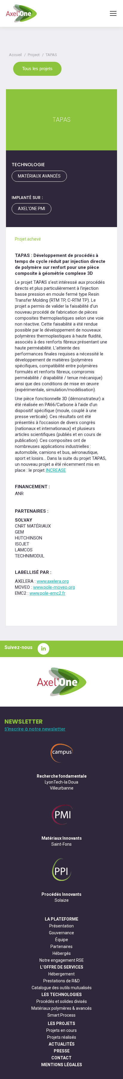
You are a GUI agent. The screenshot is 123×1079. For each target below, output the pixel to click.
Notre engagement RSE (61, 960)
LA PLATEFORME (61, 919)
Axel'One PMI (31, 208)
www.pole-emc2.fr (47, 593)
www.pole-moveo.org (54, 587)
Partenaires (61, 946)
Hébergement (61, 974)
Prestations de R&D (61, 980)
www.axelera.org (53, 581)
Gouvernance (61, 932)
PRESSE (62, 1051)
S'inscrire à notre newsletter (34, 729)
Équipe (61, 939)
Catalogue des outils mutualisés (62, 987)
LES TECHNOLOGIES (61, 994)
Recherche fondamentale (62, 776)
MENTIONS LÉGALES (61, 1064)
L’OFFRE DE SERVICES (61, 967)
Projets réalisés (61, 1037)
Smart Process (61, 1015)
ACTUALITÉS (62, 1044)
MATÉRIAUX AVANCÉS (39, 176)
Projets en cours (61, 1030)
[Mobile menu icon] (113, 13)
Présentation (61, 926)
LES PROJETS (61, 1023)
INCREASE (56, 470)
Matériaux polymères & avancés (61, 1008)
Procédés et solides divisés (61, 1001)
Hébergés (62, 953)
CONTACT (61, 1057)
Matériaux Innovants (61, 838)
